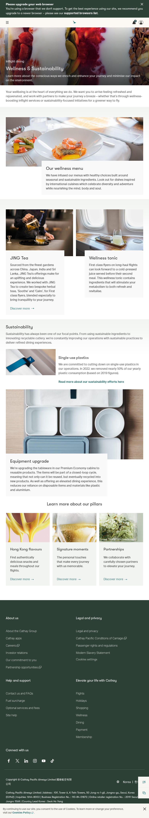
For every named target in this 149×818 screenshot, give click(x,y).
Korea (127, 782)
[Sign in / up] (141, 22)
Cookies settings (86, 659)
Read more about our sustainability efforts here (91, 382)
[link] (39, 232)
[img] (142, 4)
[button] (22, 579)
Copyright (11, 779)
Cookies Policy (21, 812)
